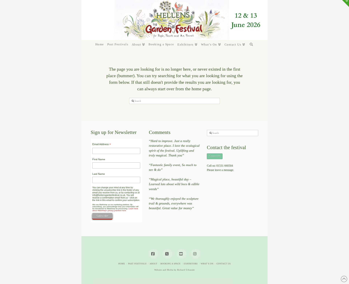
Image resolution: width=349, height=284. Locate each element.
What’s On (207, 264)
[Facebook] (153, 254)
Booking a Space (171, 264)
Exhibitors (191, 264)
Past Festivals (137, 264)
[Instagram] (195, 254)
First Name (98, 159)
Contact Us (214, 156)
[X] (167, 254)
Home (121, 264)
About (153, 264)
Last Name (98, 173)
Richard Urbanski (186, 270)
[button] (345, 3)
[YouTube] (181, 254)
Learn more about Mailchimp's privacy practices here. (115, 210)
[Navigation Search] (251, 46)
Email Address (101, 145)
